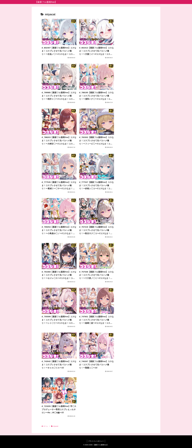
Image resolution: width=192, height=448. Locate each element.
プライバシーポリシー (96, 441)
